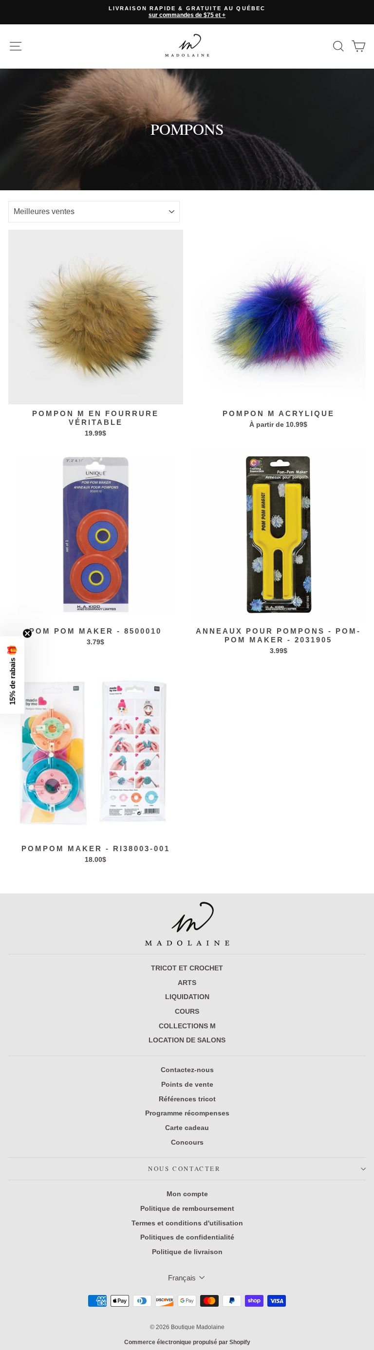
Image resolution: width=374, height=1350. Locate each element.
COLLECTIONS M (187, 1026)
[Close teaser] (27, 634)
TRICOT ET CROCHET (187, 968)
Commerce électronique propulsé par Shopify (187, 1342)
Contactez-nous (187, 1070)
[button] (12, 675)
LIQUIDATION (187, 997)
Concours (187, 1142)
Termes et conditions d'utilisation (187, 1223)
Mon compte (187, 1194)
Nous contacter (184, 1168)
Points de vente (187, 1084)
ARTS (187, 982)
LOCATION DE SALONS (187, 1040)
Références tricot (187, 1099)
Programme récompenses (187, 1113)
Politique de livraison (187, 1252)
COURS (187, 1011)
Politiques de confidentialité (187, 1237)
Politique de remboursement (187, 1208)
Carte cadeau (187, 1127)
